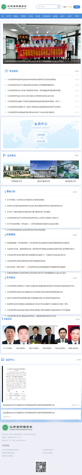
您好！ (67, 7)
